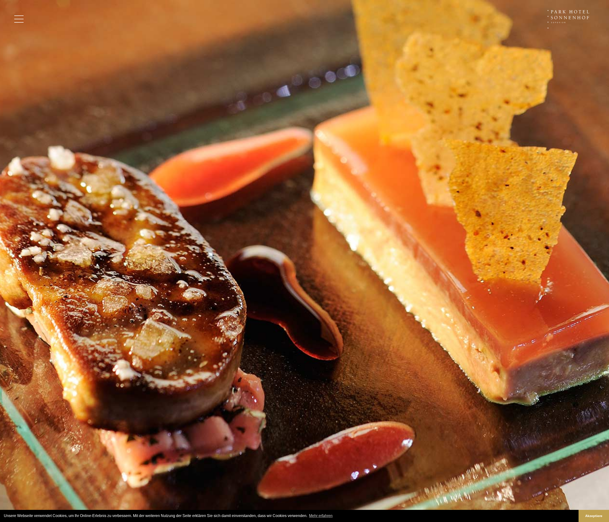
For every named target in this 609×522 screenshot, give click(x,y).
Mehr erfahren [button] (321, 516)
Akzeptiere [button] (593, 516)
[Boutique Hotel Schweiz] (569, 19)
